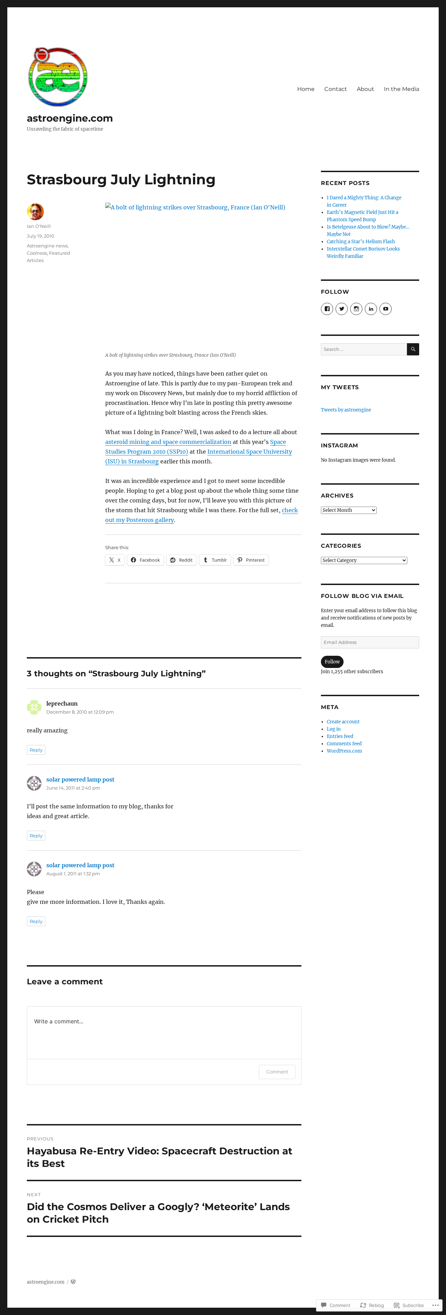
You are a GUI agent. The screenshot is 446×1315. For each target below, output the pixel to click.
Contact (335, 89)
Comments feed (344, 744)
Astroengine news (47, 245)
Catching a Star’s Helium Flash (361, 242)
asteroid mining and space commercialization (168, 441)
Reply (36, 750)
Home (306, 89)
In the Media (401, 89)
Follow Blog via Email (362, 596)
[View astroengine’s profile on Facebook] (327, 309)
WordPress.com (344, 751)
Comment (277, 1072)
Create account (343, 722)
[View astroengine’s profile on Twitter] (342, 309)
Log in (334, 729)
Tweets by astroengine (346, 410)
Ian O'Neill (39, 226)
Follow (332, 662)
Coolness (37, 253)
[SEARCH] (413, 349)
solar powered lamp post (80, 779)
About (365, 89)
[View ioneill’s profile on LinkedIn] (371, 309)
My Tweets (340, 387)
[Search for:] (364, 349)
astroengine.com (70, 118)
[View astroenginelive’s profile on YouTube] (385, 309)
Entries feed (340, 736)
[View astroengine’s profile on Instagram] (356, 309)
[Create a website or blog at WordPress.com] (73, 1282)
